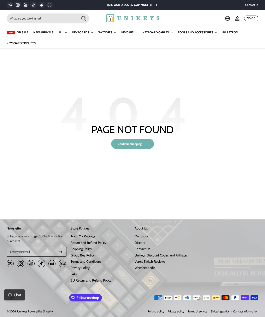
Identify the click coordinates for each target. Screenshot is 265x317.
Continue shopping (130, 144)
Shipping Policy (81, 249)
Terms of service (197, 311)
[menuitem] (100, 236)
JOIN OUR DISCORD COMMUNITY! (129, 5)
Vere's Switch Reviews (150, 262)
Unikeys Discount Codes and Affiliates (161, 255)
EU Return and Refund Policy (91, 280)
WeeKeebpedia (145, 268)
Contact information (245, 311)
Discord (140, 243)
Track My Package (83, 236)
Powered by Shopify (40, 311)
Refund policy (155, 311)
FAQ (74, 274)
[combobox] (41, 18)
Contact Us (142, 249)
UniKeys (22, 311)
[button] (227, 18)
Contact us (251, 5)
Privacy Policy (80, 268)
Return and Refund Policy (88, 243)
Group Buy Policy (83, 255)
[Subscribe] (60, 252)
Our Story (141, 236)
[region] (132, 5)
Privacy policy (176, 311)
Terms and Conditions (86, 262)
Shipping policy (220, 311)
